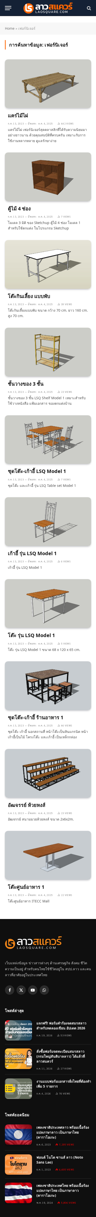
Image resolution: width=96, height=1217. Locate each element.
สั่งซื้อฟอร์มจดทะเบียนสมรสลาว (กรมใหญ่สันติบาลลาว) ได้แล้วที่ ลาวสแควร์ (60, 1056)
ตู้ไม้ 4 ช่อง (19, 208)
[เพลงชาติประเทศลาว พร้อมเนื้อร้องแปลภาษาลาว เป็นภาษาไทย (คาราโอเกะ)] (18, 1134)
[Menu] (8, 8)
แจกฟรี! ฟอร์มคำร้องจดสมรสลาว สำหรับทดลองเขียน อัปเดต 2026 (61, 1025)
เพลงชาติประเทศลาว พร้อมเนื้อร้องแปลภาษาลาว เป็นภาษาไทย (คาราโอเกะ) (62, 1132)
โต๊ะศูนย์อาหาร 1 (26, 887)
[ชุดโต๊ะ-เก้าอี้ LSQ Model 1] (48, 439)
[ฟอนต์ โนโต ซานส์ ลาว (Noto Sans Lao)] (18, 1164)
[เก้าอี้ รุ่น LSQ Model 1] (48, 521)
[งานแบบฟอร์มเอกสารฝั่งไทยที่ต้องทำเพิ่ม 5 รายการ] (18, 1088)
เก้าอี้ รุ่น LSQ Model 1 (32, 553)
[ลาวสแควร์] (48, 8)
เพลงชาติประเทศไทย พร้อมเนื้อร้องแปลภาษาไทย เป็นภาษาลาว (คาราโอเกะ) (62, 1190)
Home (10, 28)
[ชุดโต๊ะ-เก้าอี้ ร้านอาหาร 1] (48, 685)
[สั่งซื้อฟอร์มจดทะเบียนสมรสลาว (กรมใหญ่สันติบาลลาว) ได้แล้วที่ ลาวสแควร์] (18, 1058)
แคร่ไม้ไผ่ (18, 115)
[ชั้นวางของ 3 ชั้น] (48, 352)
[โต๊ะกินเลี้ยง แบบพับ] (48, 264)
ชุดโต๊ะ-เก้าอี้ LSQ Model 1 (37, 471)
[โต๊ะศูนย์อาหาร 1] (48, 855)
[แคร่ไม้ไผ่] (48, 83)
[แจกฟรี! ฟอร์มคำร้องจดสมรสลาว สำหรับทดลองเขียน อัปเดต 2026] (18, 1030)
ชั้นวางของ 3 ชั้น (26, 383)
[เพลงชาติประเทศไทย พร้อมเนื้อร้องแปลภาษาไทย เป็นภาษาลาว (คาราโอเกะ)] (18, 1193)
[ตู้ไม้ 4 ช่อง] (48, 176)
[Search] (88, 8)
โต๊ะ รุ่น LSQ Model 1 (31, 635)
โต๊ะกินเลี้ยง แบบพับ (29, 296)
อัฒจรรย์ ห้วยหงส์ (26, 805)
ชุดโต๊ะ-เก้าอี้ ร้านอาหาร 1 (35, 717)
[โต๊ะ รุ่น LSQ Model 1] (48, 603)
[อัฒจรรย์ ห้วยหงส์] (48, 773)
